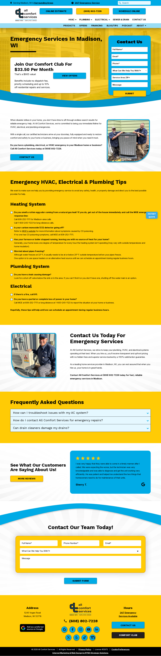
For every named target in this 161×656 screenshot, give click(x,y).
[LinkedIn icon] (97, 630)
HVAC (71, 19)
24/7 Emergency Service (87, 3)
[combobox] (129, 70)
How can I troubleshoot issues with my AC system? (50, 412)
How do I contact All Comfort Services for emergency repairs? (58, 420)
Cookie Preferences (120, 649)
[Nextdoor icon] (93, 638)
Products (69, 25)
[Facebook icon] (72, 630)
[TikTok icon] (85, 638)
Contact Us (139, 19)
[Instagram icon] (80, 630)
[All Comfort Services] (26, 14)
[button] (129, 11)
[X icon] (68, 638)
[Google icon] (64, 630)
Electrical (101, 19)
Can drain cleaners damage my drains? (41, 428)
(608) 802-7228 (83, 621)
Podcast (127, 25)
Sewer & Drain (121, 19)
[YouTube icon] (89, 630)
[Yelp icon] (76, 638)
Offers (83, 25)
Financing (97, 25)
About (140, 25)
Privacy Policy (84, 649)
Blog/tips (112, 25)
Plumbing (84, 19)
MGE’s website (28, 231)
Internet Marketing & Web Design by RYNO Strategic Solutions (80, 653)
